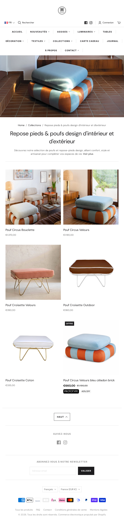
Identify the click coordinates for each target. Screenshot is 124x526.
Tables (107, 31)
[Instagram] (90, 22)
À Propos (51, 50)
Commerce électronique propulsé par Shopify (82, 514)
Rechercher (28, 22)
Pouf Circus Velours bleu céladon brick (89, 380)
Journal (112, 41)
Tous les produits (24, 509)
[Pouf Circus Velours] (91, 197)
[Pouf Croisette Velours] (33, 272)
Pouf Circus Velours (76, 230)
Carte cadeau (89, 41)
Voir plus (88, 154)
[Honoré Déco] (62, 10)
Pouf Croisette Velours (20, 305)
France (69, 489)
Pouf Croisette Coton (19, 380)
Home (21, 125)
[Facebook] (86, 22)
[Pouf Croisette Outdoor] (91, 272)
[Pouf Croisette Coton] (33, 347)
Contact (47, 509)
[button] (9, 22)
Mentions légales (98, 509)
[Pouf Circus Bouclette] (33, 197)
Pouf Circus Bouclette (19, 230)
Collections (34, 125)
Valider (86, 470)
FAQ (38, 509)
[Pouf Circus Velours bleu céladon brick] (91, 347)
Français (48, 489)
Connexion (108, 22)
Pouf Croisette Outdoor (79, 305)
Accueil (17, 31)
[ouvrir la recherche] (19, 22)
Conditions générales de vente (71, 509)
